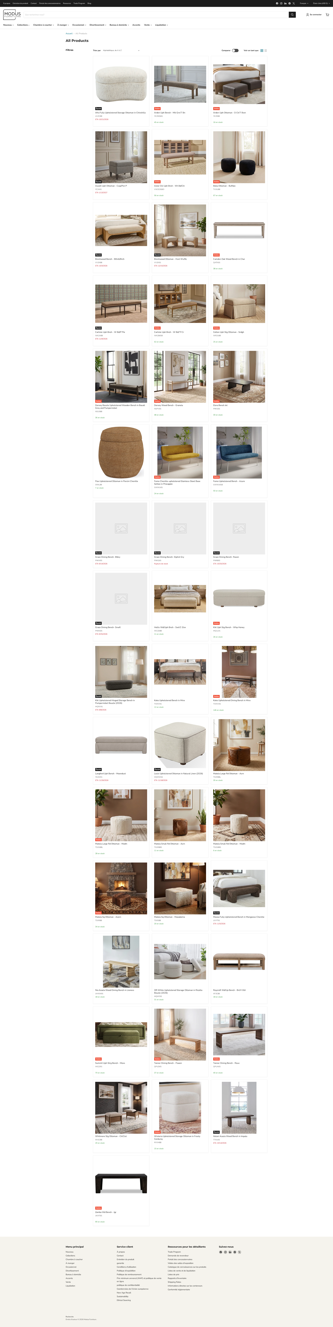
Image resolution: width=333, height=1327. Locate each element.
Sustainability (122, 1296)
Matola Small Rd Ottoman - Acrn (169, 843)
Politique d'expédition (126, 1270)
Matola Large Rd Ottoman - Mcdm (111, 843)
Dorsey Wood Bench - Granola (168, 405)
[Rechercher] (292, 15)
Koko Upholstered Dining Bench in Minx (232, 700)
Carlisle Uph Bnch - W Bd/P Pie (110, 332)
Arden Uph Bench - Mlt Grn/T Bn (169, 112)
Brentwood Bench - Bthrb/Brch (109, 259)
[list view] (265, 50)
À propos (6, 3)
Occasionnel (78, 25)
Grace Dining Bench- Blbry (107, 557)
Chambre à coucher (42, 25)
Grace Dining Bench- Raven (226, 557)
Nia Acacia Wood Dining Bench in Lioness (114, 990)
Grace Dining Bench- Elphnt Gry (169, 557)
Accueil (69, 33)
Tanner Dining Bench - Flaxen (168, 1063)
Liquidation (160, 25)
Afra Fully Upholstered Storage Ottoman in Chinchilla (120, 112)
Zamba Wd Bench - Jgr (105, 1212)
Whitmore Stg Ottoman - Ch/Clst (111, 1136)
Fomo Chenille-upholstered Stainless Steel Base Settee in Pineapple (177, 482)
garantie (120, 1263)
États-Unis (320, 3)
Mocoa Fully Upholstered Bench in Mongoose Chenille (238, 917)
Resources (67, 3)
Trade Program (79, 3)
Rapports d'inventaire (177, 1278)
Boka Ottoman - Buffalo (224, 185)
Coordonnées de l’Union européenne (132, 1289)
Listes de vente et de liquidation (181, 1270)
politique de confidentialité (128, 1285)
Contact (34, 3)
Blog (89, 3)
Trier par (97, 50)
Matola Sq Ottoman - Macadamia (169, 917)
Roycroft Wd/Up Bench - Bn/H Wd (229, 990)
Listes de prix (173, 1274)
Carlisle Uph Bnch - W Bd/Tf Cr (169, 332)
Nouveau (7, 25)
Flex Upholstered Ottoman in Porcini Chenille (116, 481)
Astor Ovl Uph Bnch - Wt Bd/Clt (169, 185)
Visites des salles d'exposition (180, 1263)
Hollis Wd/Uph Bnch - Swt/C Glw (170, 627)
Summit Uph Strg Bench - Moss (110, 1063)
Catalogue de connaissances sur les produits (187, 1267)
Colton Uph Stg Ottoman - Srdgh (228, 332)
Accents (136, 25)
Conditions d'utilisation (126, 1267)
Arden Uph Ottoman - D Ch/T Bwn (229, 112)
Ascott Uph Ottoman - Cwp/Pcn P (111, 185)
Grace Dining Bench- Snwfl (108, 627)
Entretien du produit (20, 3)
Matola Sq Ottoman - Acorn (108, 917)
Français (303, 3)
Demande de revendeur (178, 1255)
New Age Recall (124, 1292)
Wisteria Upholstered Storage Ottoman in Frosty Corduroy (177, 1137)
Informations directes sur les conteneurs (185, 1285)
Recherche (70, 1317)
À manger (62, 25)
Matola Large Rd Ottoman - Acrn (228, 773)
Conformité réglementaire (179, 1289)
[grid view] (262, 50)
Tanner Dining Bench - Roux (226, 1063)
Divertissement (97, 25)
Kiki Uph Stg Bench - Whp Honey (228, 627)
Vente (147, 25)
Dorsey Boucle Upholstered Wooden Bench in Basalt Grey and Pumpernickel (120, 406)
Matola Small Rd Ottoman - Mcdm (229, 843)
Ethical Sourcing (124, 1300)
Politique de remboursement (129, 1274)
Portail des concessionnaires (49, 3)
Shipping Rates (174, 1282)
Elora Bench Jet (220, 405)
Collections (22, 25)
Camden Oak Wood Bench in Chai (229, 259)
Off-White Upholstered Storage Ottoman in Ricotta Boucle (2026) (178, 991)
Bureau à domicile (118, 25)
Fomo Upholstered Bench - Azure (229, 481)
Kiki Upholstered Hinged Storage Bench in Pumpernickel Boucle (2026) (115, 702)
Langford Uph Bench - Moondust (110, 773)
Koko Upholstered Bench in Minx (169, 700)
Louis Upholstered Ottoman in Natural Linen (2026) (178, 773)
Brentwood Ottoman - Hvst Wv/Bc (170, 259)
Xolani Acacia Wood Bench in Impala (230, 1136)
